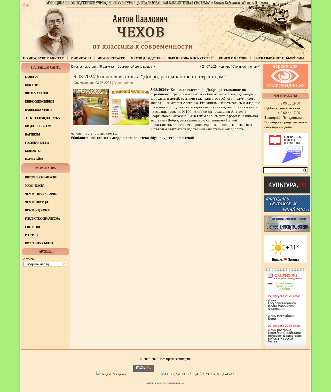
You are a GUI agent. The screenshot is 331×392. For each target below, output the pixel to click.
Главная (31, 77)
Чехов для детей (146, 58)
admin (128, 83)
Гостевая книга (37, 142)
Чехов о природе (37, 202)
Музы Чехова (34, 185)
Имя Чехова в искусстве (190, 58)
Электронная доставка (42, 118)
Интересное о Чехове (40, 177)
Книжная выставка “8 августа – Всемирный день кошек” (112, 66)
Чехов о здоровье (37, 210)
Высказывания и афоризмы (278, 58)
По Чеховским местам (43, 58)
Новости (31, 85)
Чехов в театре (111, 58)
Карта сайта (34, 159)
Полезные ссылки (39, 243)
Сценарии (32, 227)
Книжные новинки (39, 101)
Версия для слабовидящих (285, 76)
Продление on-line (38, 126)
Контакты (32, 151)
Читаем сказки (36, 93)
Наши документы (38, 110)
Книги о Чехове (233, 58)
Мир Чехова (81, 58)
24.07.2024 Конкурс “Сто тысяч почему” (231, 66)
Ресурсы (31, 235)
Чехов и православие (40, 194)
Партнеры (32, 134)
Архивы (28, 259)
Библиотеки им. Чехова (42, 218)
